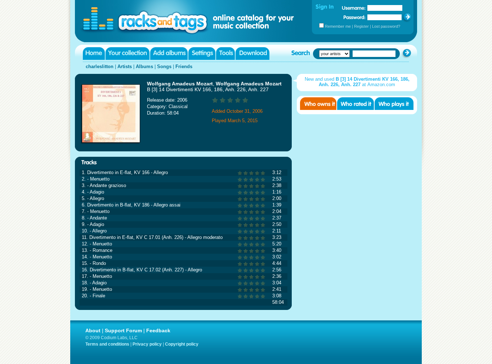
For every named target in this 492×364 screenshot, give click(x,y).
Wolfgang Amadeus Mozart (180, 83)
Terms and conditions (107, 344)
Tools (225, 53)
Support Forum (123, 330)
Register (361, 26)
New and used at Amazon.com (357, 81)
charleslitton (99, 66)
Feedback (158, 330)
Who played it (394, 103)
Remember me (338, 26)
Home (94, 53)
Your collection (127, 53)
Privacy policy (147, 344)
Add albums (169, 53)
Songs (164, 66)
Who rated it (355, 103)
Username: (354, 8)
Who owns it (318, 103)
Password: (355, 17)
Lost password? (386, 26)
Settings (201, 53)
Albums (144, 66)
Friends (183, 66)
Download (252, 53)
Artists (124, 66)
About (92, 330)
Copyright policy (181, 344)
